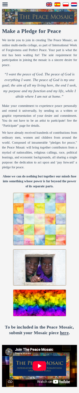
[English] (48, 4)
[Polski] (64, 4)
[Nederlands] (73, 4)
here (64, 332)
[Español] (56, 4)
